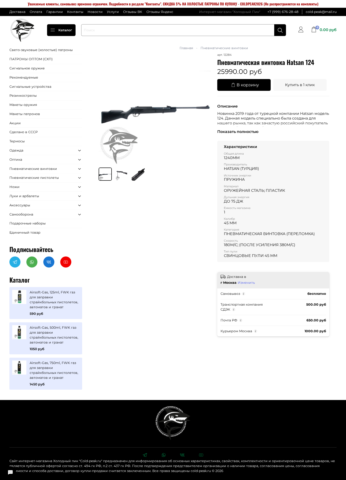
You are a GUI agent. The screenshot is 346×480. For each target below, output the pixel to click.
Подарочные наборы (27, 223)
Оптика (15, 159)
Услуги (113, 12)
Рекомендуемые (23, 77)
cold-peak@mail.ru (321, 12)
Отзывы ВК (132, 12)
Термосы (17, 141)
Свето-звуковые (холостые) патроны (41, 50)
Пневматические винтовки (224, 48)
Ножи (14, 187)
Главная (186, 48)
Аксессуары (19, 205)
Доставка (17, 12)
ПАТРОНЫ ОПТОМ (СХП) (31, 59)
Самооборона (21, 214)
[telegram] (144, 455)
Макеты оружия (23, 105)
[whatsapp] (163, 455)
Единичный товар (24, 232)
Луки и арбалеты (24, 196)
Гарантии (54, 12)
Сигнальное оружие (27, 68)
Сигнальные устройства (30, 86)
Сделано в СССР (23, 132)
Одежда (16, 150)
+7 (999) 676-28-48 (282, 12)
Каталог (65, 30)
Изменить (246, 282)
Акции (15, 123)
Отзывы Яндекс (159, 12)
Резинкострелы (23, 95)
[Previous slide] (105, 108)
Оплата (36, 12)
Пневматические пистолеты (34, 178)
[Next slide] (204, 108)
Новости (95, 12)
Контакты (75, 12)
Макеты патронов (24, 114)
